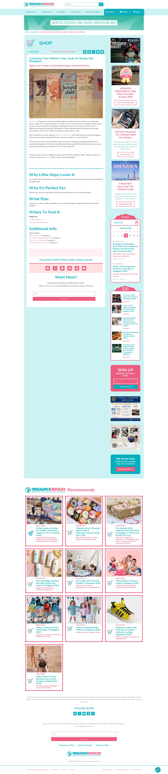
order (48, 157)
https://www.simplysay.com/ (39, 222)
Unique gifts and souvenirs (38, 243)
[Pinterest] (88, 713)
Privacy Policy (137, 770)
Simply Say (33, 121)
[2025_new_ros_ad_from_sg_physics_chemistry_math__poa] (125, 408)
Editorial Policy (107, 770)
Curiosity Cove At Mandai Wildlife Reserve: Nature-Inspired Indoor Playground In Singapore (129, 349)
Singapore (34, 32)
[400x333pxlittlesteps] (125, 50)
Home (27, 32)
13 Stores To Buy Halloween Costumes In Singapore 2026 (130, 297)
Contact (63, 770)
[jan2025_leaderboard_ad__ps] (84, 22)
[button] (85, 52)
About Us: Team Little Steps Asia (37, 770)
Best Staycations (35, 236)
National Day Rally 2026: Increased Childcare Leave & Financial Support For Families (130, 322)
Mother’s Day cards (64, 135)
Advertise (54, 770)
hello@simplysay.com (36, 219)
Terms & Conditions (122, 770)
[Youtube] (84, 713)
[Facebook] (75, 713)
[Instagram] (93, 713)
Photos (72, 770)
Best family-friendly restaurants (40, 238)
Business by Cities (66, 745)
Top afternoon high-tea (37, 240)
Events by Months (85, 745)
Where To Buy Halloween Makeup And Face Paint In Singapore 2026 (129, 308)
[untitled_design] (125, 437)
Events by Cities (102, 745)
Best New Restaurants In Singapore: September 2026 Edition (131, 335)
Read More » (126, 301)
